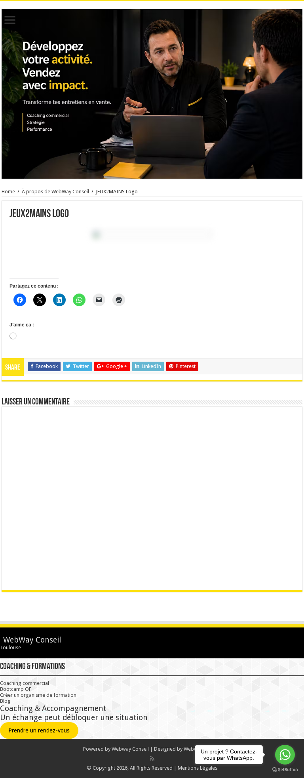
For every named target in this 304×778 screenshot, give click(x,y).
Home (8, 191)
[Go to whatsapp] (285, 755)
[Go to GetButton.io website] (285, 769)
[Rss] (152, 758)
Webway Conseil (130, 749)
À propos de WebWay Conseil (55, 191)
